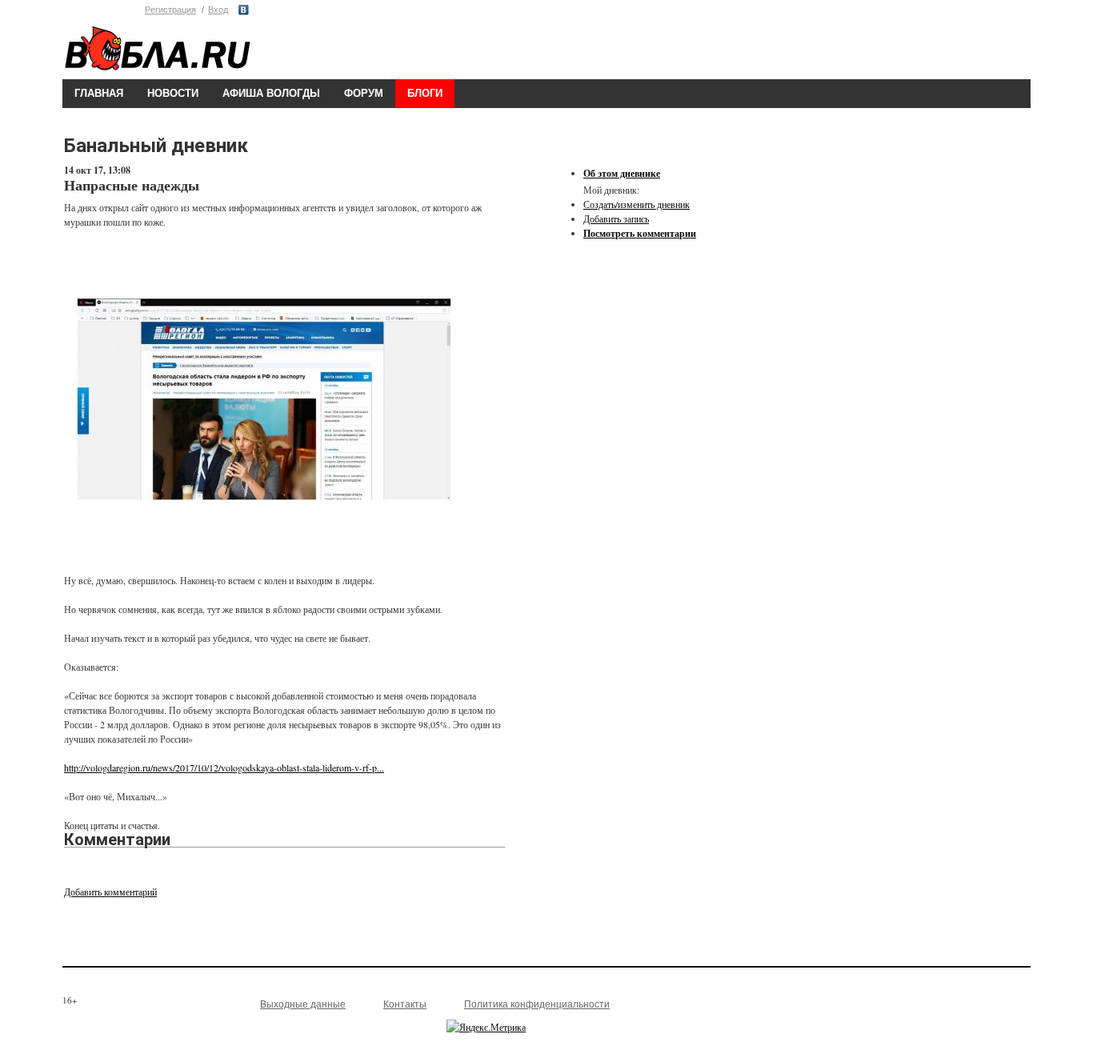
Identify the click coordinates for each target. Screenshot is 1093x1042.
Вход (218, 9)
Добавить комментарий (110, 891)
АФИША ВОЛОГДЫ (271, 93)
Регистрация (170, 9)
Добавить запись (616, 218)
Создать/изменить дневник (636, 204)
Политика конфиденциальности (537, 1004)
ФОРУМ (363, 93)
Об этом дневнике (621, 173)
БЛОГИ (424, 93)
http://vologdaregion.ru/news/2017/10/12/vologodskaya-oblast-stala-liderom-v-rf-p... (224, 767)
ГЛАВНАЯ (98, 93)
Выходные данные (303, 1004)
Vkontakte (243, 10)
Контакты (404, 1004)
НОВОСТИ (172, 93)
